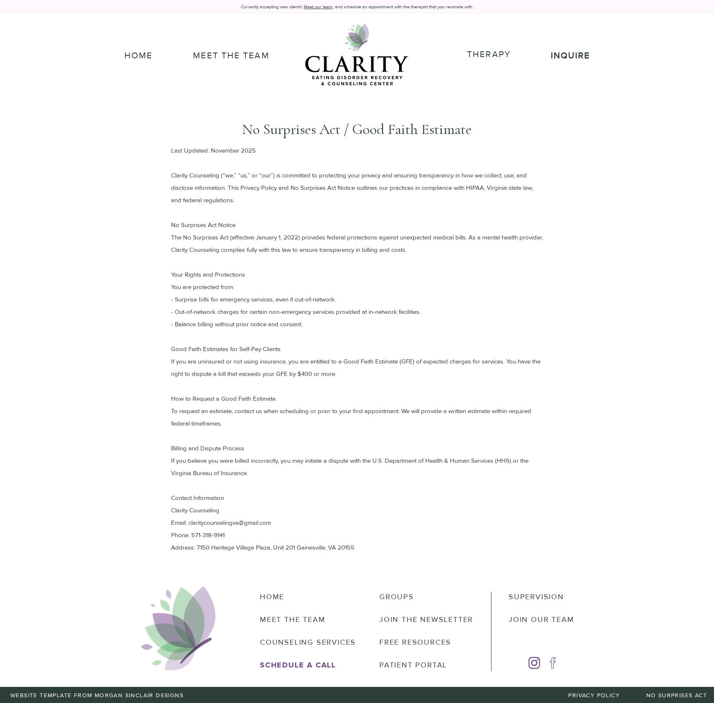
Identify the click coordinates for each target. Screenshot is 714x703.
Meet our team (318, 7)
